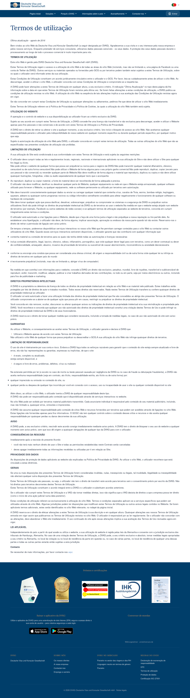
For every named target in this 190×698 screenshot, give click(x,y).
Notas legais (121, 690)
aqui (70, 552)
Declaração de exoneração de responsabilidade (153, 661)
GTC (143, 667)
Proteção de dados (148, 674)
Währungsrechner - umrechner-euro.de (139, 642)
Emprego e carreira (62, 672)
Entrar (174, 13)
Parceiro (100, 668)
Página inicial (35, 13)
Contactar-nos (59, 668)
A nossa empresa (61, 664)
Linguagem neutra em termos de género (113, 664)
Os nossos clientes (61, 660)
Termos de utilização (149, 670)
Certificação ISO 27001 (150, 678)
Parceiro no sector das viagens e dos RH (114, 660)
